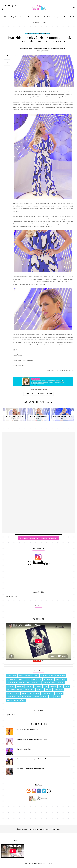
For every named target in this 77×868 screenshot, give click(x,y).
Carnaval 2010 (12, 679)
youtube (46, 829)
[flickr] (16, 5)
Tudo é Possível (12, 700)
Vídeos (22, 17)
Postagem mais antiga (48, 538)
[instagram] (3, 5)
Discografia (57, 17)
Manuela (48, 689)
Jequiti (67, 686)
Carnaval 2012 (36, 679)
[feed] (3, 9)
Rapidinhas (11, 696)
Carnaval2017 (36, 682)
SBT (49, 33)
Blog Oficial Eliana (47, 675)
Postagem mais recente (29, 538)
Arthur (21, 675)
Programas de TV (47, 693)
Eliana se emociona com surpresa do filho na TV (31, 759)
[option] (14, 415)
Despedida (10, 686)
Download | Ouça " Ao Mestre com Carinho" (30, 769)
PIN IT (50, 393)
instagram (23, 829)
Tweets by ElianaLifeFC (12, 596)
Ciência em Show (49, 682)
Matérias (10, 693)
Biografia (13, 17)
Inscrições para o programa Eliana (27, 729)
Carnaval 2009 (60, 675)
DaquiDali (28, 33)
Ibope (60, 686)
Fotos (29, 17)
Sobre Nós (36, 22)
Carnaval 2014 (61, 679)
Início (5, 17)
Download (47, 17)
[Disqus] (38, 459)
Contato (72, 17)
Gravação (53, 686)
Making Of (40, 689)
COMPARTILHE (30, 393)
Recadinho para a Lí (24, 696)
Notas (44, 22)
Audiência (28, 675)
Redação (36, 696)
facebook (56, 829)
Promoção (59, 693)
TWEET (42, 393)
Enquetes (29, 686)
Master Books (58, 689)
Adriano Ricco (12, 675)
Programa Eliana (43, 33)
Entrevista (38, 686)
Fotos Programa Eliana (24, 749)
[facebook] (6, 5)
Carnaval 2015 (12, 682)
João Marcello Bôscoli (14, 689)
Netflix (17, 693)
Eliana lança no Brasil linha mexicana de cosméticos (32, 739)
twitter (35, 829)
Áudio (36, 675)
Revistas (37, 17)
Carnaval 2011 (24, 679)
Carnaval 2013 (48, 679)
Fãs (65, 17)
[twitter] (9, 5)
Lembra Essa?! (29, 689)
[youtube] (12, 5)
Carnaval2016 (24, 682)
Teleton (57, 696)
